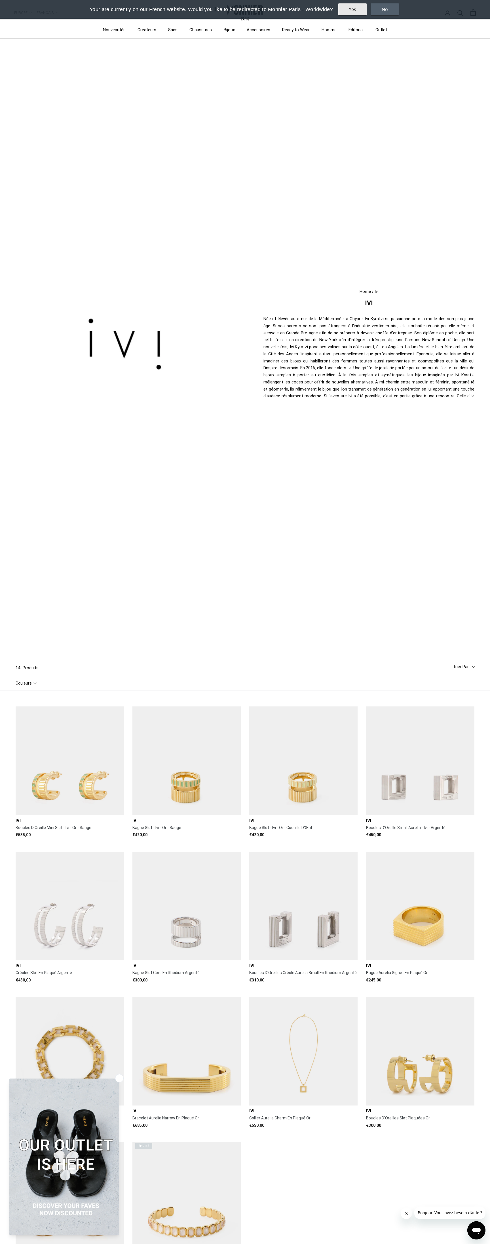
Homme (329, 29)
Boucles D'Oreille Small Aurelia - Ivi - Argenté (405, 827)
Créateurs (147, 29)
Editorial (356, 29)
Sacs (173, 29)
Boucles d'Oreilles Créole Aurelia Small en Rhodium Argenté (303, 972)
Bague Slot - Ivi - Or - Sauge (156, 827)
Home (365, 291)
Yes (352, 9)
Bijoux (229, 29)
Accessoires (258, 29)
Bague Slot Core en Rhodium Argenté (166, 972)
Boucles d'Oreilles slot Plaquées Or (398, 1118)
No (385, 9)
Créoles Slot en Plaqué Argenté (44, 972)
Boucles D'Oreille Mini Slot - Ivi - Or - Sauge (53, 827)
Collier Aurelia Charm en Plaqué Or (280, 1118)
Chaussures (200, 29)
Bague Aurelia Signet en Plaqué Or (397, 972)
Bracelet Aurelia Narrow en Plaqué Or (165, 1118)
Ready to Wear (296, 29)
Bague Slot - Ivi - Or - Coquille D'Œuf (280, 827)
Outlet (381, 29)
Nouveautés (114, 29)
